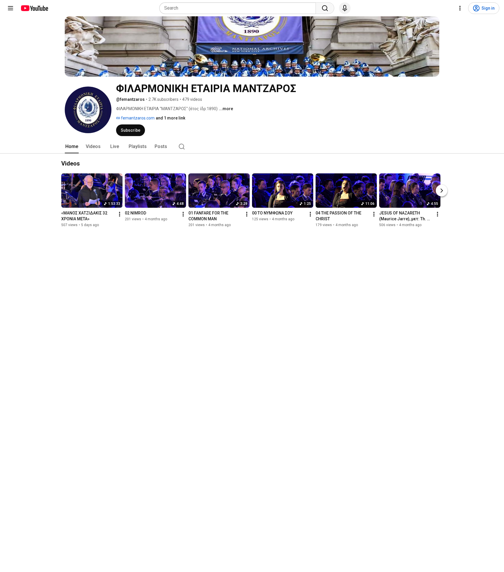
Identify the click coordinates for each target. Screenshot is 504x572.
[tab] (72, 147)
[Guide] (10, 8)
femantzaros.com (137, 118)
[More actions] (119, 214)
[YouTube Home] (34, 8)
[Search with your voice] (345, 8)
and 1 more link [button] (170, 118)
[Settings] (459, 8)
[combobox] (239, 8)
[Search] (325, 8)
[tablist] (252, 147)
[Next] (441, 190)
